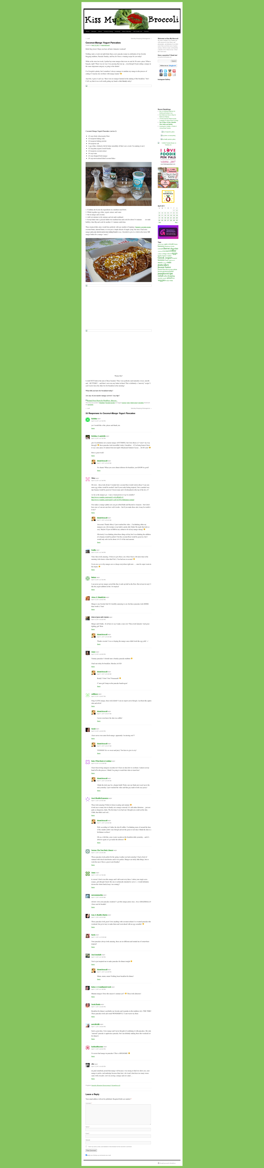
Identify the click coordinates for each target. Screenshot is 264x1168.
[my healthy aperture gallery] (168, 139)
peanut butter (164, 267)
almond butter (161, 244)
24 (159, 220)
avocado (171, 244)
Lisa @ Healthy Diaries (99, 915)
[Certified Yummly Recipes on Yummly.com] (168, 145)
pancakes (141, 403)
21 (171, 218)
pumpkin (162, 273)
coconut (124, 403)
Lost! (88, 38)
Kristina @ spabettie (98, 436)
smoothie (160, 278)
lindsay (93, 577)
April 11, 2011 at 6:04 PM (98, 1026)
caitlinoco (94, 694)
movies (173, 260)
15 (174, 215)
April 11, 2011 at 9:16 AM (98, 917)
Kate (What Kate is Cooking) (101, 761)
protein (160, 271)
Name (88, 1127)
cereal (160, 248)
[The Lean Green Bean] (168, 164)
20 (168, 218)
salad (160, 275)
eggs (128, 403)
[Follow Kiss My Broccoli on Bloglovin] (168, 66)
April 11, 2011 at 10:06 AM (98, 937)
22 (174, 218)
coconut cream (146, 227)
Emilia (93, 550)
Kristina (94, 418)
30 (177, 220)
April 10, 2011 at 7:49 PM (98, 552)
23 (177, 218)
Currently (117, 31)
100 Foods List (137, 31)
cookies (160, 254)
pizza (175, 269)
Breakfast (102, 403)
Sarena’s (138, 227)
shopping (171, 275)
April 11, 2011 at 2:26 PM (104, 972)
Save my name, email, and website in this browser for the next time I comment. (110, 1146)
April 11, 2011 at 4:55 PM (98, 1007)
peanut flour (162, 269)
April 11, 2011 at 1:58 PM (98, 989)
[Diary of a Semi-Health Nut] (168, 187)
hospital (175, 258)
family (160, 256)
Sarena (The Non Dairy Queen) (102, 850)
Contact (146, 31)
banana (175, 244)
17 (159, 218)
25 (162, 220)
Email (88, 1133)
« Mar (159, 222)
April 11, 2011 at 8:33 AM (98, 897)
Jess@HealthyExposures (99, 798)
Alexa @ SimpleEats (98, 597)
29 (174, 220)
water (167, 280)
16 (177, 215)
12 (165, 215)
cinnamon (160, 251)
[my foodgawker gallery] (168, 132)
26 (165, 220)
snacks (164, 278)
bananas (161, 246)
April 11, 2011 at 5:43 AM (104, 463)
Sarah (93, 728)
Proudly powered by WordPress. (168, 1163)
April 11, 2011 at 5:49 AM (104, 780)
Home (87, 31)
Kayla (93, 934)
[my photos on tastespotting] (168, 135)
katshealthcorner (97, 1046)
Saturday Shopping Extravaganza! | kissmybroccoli (105, 1085)
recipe (169, 273)
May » (176, 222)
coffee (172, 250)
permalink (90, 404)
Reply (93, 428)
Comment (89, 1103)
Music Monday (126, 31)
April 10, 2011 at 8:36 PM (98, 654)
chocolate (174, 248)
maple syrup (168, 260)
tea (174, 278)
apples (166, 244)
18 (162, 218)
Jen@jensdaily (96, 954)
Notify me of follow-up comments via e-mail (99, 1155)
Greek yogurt (134, 403)
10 (159, 215)
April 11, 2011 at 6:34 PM (98, 1049)
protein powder (168, 271)
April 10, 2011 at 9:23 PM (98, 731)
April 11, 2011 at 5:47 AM (104, 713)
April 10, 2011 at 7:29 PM (98, 421)
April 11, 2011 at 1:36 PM (98, 957)
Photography (169, 269)
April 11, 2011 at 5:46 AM (104, 674)
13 (168, 215)
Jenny (93, 651)
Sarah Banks (95, 1004)
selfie (165, 276)
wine (171, 280)
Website (88, 1140)
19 (165, 218)
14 (171, 215)
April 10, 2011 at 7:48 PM (98, 480)
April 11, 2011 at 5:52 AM (104, 823)
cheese (166, 248)
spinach (169, 278)
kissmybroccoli (105, 45)
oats (169, 262)
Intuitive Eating (108, 31)
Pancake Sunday (110, 403)
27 (168, 220)
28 (171, 220)
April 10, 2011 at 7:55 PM (98, 579)
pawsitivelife (95, 1024)
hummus (161, 260)
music (160, 262)
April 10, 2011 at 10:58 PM (98, 763)
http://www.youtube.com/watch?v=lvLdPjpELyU (107, 497)
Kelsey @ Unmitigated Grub (101, 987)
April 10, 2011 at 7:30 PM (98, 438)
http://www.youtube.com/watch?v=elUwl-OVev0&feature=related (112, 500)
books (172, 246)
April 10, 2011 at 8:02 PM (98, 599)
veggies (162, 280)
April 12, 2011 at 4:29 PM (98, 1066)
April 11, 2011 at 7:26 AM (98, 875)
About (100, 31)
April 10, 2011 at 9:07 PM (98, 696)
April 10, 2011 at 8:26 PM (98, 619)
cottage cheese (166, 254)
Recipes (93, 31)
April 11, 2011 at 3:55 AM (98, 800)
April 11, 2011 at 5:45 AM (104, 637)
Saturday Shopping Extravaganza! (141, 38)
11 (162, 215)
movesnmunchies (97, 895)
